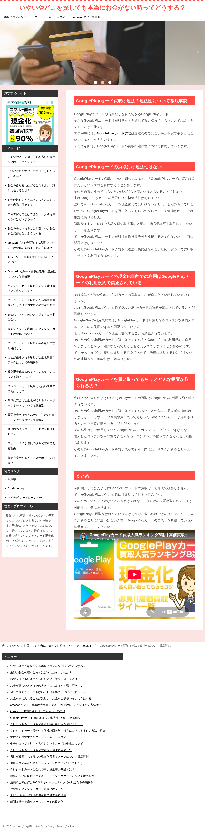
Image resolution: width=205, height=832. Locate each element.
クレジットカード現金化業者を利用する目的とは (31, 345)
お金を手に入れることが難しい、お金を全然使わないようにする (31, 231)
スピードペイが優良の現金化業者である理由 (31, 446)
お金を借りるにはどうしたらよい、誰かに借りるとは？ (31, 188)
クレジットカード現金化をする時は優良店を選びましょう (31, 288)
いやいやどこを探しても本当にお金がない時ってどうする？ (31, 159)
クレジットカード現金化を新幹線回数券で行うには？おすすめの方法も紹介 (31, 302)
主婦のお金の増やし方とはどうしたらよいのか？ (31, 173)
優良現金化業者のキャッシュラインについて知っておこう (31, 374)
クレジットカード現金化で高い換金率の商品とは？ (31, 388)
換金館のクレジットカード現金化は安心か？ (31, 431)
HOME (49, 645)
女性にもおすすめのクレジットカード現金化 (31, 317)
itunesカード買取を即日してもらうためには (31, 259)
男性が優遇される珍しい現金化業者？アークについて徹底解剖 (31, 360)
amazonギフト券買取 (86, 17)
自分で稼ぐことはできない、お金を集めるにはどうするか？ (31, 217)
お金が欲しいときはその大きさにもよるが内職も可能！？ (31, 202)
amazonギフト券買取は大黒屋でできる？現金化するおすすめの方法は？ (31, 245)
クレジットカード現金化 (49, 17)
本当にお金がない (15, 17)
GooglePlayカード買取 (114, 133)
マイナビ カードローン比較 (25, 497)
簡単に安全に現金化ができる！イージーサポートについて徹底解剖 (31, 403)
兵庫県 (12, 479)
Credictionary (16, 488)
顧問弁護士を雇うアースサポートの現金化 (31, 460)
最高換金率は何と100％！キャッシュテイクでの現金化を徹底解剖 (31, 417)
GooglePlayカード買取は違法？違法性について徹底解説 (32, 274)
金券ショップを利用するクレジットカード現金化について (31, 331)
